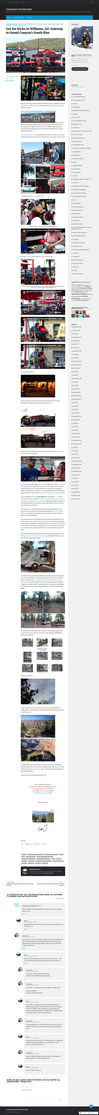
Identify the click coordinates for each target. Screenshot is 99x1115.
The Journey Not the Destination (81, 249)
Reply (23, 914)
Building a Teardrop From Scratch (81, 110)
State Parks (76, 239)
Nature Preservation (78, 210)
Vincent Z (29, 256)
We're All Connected (78, 260)
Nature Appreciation (78, 206)
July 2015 (75, 447)
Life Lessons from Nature (79, 193)
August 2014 (76, 474)
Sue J (11, 78)
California (74, 285)
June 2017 (75, 406)
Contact (24, 2)
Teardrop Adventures (19, 9)
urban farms (76, 256)
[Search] (91, 2)
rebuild (82, 290)
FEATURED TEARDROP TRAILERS (82, 148)
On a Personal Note (78, 217)
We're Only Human (78, 263)
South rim (31, 861)
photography (78, 290)
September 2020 (77, 351)
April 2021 (75, 344)
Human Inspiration (77, 165)
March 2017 (76, 413)
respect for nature (88, 290)
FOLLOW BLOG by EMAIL (80, 69)
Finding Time (76, 155)
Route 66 (59, 858)
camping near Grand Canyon (36, 854)
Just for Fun (76, 182)
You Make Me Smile (78, 273)
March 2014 (76, 492)
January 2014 (76, 499)
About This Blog (16, 2)
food (23, 856)
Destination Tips (17, 24)
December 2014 (77, 461)
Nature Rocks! (76, 213)
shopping (24, 861)
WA (75, 300)
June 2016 (75, 423)
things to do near (58, 861)
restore (72, 291)
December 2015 (77, 440)
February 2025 (77, 330)
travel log (31, 863)
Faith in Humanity (77, 141)
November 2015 (77, 443)
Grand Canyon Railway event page (48, 493)
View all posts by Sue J (48, 873)
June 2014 (75, 481)
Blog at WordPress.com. (13, 1112)
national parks (77, 288)
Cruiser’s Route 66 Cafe (36, 196)
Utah (81, 298)
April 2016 (75, 430)
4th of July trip (57, 511)
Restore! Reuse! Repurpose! (80, 232)
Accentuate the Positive (79, 96)
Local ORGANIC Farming (79, 196)
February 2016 (77, 433)
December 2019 (77, 361)
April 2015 (75, 454)
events (61, 854)
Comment (60, 1100)
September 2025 (77, 327)
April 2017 (75, 409)
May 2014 (75, 485)
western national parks (82, 300)
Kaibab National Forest (43, 858)
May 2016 (75, 426)
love (90, 287)
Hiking (50, 24)
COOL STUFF (76, 117)
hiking (87, 287)
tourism (24, 863)
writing (75, 270)
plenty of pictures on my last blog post (34, 536)
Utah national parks (86, 298)
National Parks (58, 24)
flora (72, 287)
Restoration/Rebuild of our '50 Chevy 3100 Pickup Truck (81, 228)
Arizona (24, 854)
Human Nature (77, 169)
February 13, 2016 (13, 76)
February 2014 (77, 495)
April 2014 (75, 488)
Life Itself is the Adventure (79, 189)
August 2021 (76, 340)
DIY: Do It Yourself (77, 134)
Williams (45, 863)
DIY (90, 285)
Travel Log (22, 25)
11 (11, 80)
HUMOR (75, 175)
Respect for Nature (78, 224)
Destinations (28, 24)
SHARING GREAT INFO (79, 235)
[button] (32, 153)
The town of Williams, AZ (27, 135)
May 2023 (75, 333)
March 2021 (76, 347)
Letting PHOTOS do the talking (81, 186)
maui (72, 288)
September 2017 (77, 399)
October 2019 (76, 368)
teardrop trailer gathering (44, 861)
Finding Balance (77, 151)
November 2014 (77, 464)
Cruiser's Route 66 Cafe (51, 854)
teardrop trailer (85, 291)
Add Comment (60, 898)
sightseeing (78, 292)
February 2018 (77, 392)
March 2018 (76, 388)
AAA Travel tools (79, 282)
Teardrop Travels (12, 25)
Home (8, 2)
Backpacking (76, 107)
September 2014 (77, 471)
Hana (75, 287)
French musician (30, 856)
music (53, 858)
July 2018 (75, 382)
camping (79, 285)
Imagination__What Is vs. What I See (82, 179)
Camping (9, 24)
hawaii (83, 287)
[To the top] (91, 1106)
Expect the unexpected (78, 138)
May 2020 (75, 354)
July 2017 (75, 402)
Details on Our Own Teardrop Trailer (82, 131)
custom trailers (85, 285)
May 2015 (75, 450)
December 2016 (77, 416)
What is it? (75, 266)
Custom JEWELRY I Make (79, 120)
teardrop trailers (79, 294)
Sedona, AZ (37, 769)
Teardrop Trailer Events (79, 242)
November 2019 (77, 364)
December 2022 (77, 337)
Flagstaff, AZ (58, 767)
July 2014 (75, 478)
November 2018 (77, 378)
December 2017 (77, 395)
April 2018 (75, 385)
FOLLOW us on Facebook (41, 793)
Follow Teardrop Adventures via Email (81, 55)
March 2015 (76, 457)
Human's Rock (76, 172)
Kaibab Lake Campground (38, 501)
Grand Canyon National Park (45, 856)
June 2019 (75, 371)
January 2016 (76, 437)
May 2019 (75, 375)
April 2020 (75, 358)
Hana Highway (79, 287)
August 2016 (76, 419)
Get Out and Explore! (40, 24)
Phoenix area (76, 220)
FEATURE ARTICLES (78, 144)
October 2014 (76, 468)
